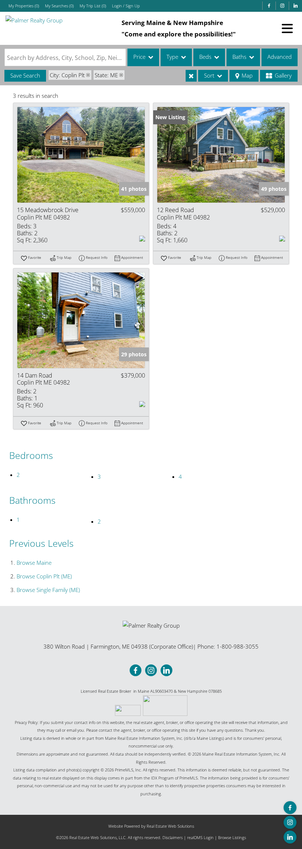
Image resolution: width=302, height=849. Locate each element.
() (23, 5)
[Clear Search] (191, 76)
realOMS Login (200, 837)
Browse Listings (232, 837)
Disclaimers (172, 837)
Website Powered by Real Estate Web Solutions (151, 826)
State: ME (106, 75)
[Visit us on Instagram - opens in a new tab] (282, 5)
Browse (34, 562)
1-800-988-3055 (238, 646)
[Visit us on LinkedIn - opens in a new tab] (295, 5)
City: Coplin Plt (67, 75)
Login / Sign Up (126, 5)
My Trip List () (93, 5)
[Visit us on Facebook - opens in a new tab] (268, 5)
